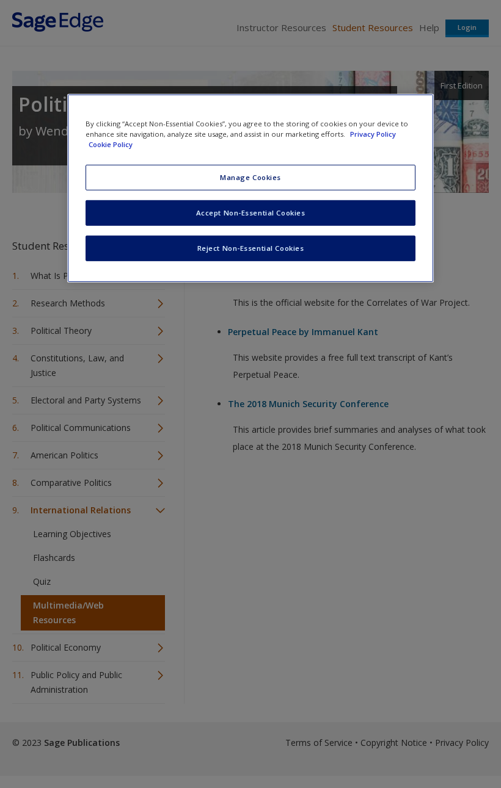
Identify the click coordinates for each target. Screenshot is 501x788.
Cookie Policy (111, 144)
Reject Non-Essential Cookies (250, 248)
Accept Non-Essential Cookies (250, 212)
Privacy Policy (373, 134)
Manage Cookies (250, 177)
